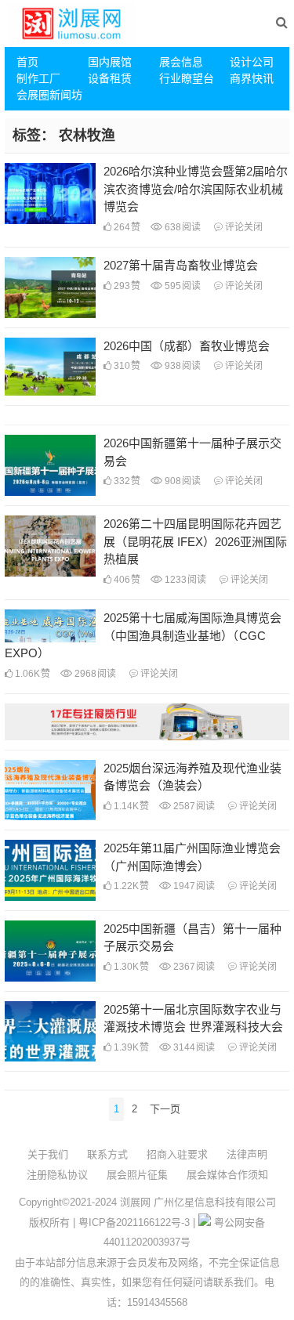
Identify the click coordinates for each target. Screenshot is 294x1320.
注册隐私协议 (57, 1175)
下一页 (165, 1109)
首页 (27, 62)
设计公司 (252, 62)
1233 (184, 579)
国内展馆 (110, 62)
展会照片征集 (137, 1175)
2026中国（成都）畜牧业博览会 (186, 346)
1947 (193, 886)
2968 (94, 673)
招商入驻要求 (177, 1154)
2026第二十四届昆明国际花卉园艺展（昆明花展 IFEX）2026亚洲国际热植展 (195, 541)
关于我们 (47, 1154)
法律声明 (247, 1154)
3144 (193, 1047)
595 (181, 285)
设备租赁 (110, 78)
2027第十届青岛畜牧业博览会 (180, 265)
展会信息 (181, 62)
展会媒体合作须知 (227, 1175)
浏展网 (135, 1202)
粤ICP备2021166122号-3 (134, 1222)
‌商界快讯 (252, 78)
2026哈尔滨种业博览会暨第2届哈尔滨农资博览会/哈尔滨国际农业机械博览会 (195, 189)
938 (181, 365)
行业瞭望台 (186, 78)
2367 (193, 966)
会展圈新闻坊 (46, 95)
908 (181, 481)
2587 (193, 806)
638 (181, 227)
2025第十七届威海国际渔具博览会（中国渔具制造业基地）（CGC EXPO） (143, 635)
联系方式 (107, 1154)
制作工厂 (38, 78)
